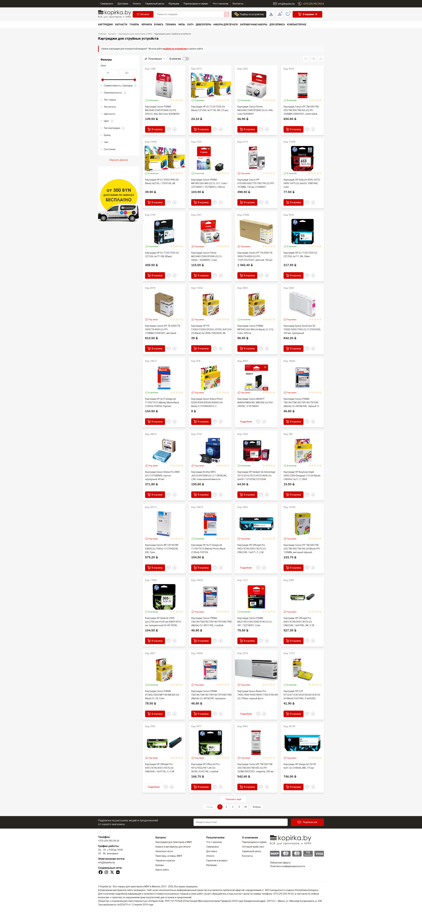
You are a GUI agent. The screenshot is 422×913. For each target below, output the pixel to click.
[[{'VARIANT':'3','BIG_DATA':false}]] (305, 58)
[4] (179, 100)
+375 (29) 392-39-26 (108, 840)
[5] (182, 100)
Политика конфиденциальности (287, 866)
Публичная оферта (280, 862)
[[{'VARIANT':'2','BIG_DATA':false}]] (320, 58)
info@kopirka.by (106, 862)
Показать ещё (233, 799)
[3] (177, 100)
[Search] (226, 14)
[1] (171, 100)
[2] (174, 100)
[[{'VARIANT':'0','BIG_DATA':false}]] (313, 58)
